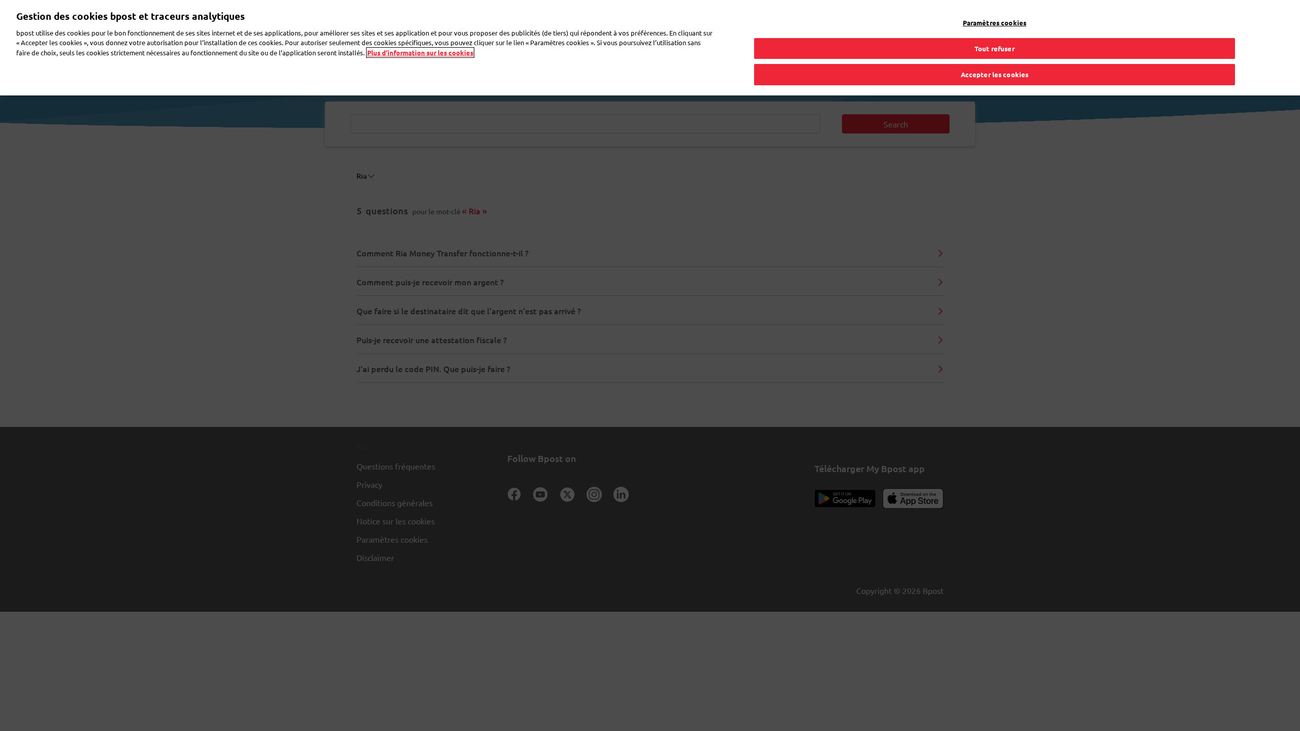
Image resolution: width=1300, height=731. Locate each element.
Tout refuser (994, 48)
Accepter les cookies (995, 74)
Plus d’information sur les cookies (420, 52)
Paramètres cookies (994, 22)
